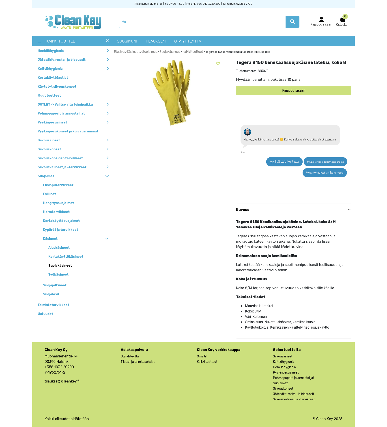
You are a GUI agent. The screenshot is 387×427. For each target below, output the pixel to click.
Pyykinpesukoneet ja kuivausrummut (68, 131)
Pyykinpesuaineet (52, 122)
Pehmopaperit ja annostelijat (61, 113)
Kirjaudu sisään (293, 90)
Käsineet (50, 239)
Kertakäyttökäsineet (65, 257)
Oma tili (202, 356)
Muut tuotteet (49, 96)
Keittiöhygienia (50, 69)
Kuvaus (242, 210)
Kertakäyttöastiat (53, 78)
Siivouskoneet (49, 149)
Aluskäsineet (59, 248)
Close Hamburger (107, 42)
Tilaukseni (155, 41)
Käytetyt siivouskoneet (57, 87)
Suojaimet (46, 176)
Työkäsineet (58, 274)
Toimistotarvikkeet (53, 305)
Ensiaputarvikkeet (58, 185)
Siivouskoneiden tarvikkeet (60, 158)
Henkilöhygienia (51, 51)
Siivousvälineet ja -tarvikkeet (62, 167)
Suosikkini (127, 41)
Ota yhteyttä (187, 41)
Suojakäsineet (60, 266)
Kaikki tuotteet (61, 41)
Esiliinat (49, 194)
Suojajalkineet (55, 285)
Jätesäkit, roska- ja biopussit (62, 60)
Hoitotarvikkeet (56, 212)
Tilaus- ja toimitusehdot (138, 362)
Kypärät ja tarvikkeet (60, 230)
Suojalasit (51, 294)
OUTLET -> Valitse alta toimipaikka (65, 104)
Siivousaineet (49, 140)
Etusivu (119, 52)
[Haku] (292, 22)
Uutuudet (45, 314)
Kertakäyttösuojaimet (61, 221)
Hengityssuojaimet (58, 203)
